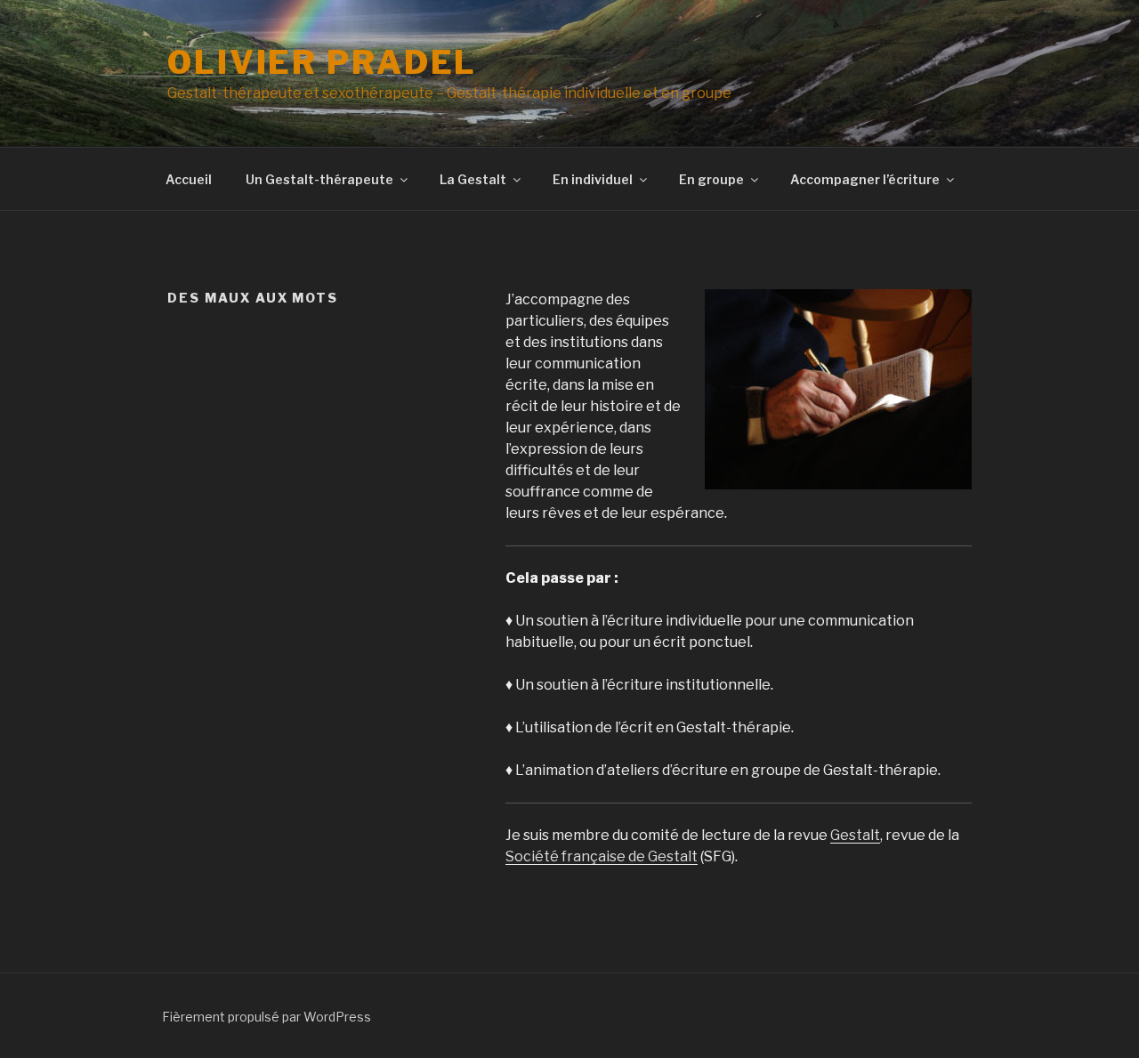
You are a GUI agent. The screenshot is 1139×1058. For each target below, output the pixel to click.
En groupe (711, 179)
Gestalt (855, 835)
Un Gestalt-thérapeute (319, 179)
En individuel (593, 179)
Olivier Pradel (322, 62)
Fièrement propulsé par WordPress (266, 1016)
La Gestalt (473, 179)
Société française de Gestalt (601, 856)
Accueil (189, 179)
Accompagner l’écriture (865, 179)
